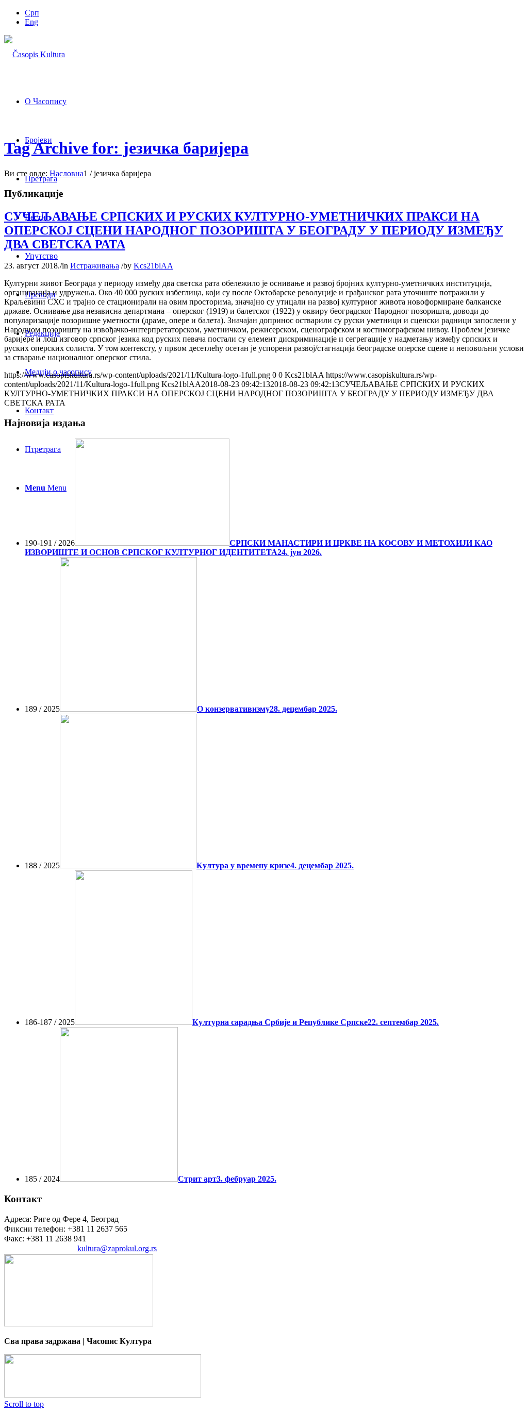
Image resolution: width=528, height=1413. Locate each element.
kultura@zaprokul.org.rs (117, 1248)
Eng (31, 22)
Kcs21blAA (153, 265)
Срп (32, 12)
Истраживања (94, 265)
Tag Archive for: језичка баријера (126, 148)
